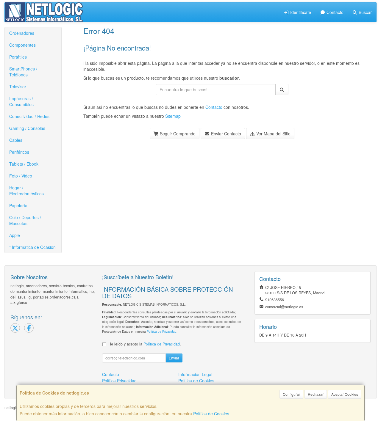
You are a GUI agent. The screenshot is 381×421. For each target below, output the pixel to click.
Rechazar (316, 394)
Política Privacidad (119, 381)
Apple (14, 235)
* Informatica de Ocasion (32, 247)
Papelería (18, 205)
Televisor (17, 86)
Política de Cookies (211, 414)
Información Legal (195, 374)
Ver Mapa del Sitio (273, 133)
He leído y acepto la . (144, 344)
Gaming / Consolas (27, 128)
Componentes (22, 45)
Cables (15, 140)
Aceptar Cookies (344, 394)
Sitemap (173, 116)
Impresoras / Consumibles (21, 101)
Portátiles (18, 57)
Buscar (364, 12)
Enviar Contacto (225, 133)
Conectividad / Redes (29, 116)
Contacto (334, 12)
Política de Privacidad (162, 331)
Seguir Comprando (177, 133)
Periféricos (19, 152)
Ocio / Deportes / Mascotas (25, 220)
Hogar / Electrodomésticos (26, 191)
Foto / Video (20, 176)
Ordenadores (21, 33)
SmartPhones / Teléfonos (23, 72)
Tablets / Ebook (23, 164)
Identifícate (300, 12)
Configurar (291, 394)
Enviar (174, 357)
